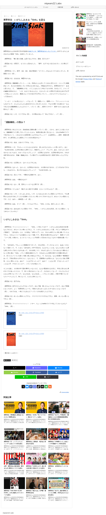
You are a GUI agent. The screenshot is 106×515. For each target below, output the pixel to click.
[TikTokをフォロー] (38, 386)
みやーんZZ (80, 62)
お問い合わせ (80, 71)
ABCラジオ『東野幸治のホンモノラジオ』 (43, 51)
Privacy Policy (88, 79)
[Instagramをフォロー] (34, 386)
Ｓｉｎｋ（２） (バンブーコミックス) (31, 333)
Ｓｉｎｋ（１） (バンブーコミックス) (31, 313)
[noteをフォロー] (42, 386)
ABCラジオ (7, 360)
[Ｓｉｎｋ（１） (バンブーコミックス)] (11, 318)
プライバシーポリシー (83, 66)
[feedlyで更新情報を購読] (46, 386)
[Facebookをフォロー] (31, 386)
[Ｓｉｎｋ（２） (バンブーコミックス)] (11, 339)
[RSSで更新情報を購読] (50, 386)
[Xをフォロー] (23, 386)
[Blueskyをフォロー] (27, 386)
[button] (47, 377)
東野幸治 (15, 360)
